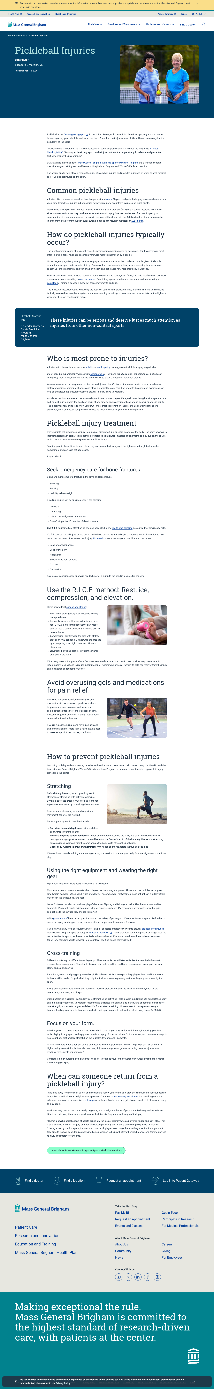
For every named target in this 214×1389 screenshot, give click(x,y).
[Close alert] (197, 3)
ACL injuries (137, 220)
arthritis (89, 367)
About (121, 1244)
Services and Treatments (122, 24)
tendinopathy (103, 367)
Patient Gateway (165, 14)
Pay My (122, 1212)
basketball (52, 283)
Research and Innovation (38, 14)
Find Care (93, 24)
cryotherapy (89, 1100)
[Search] (203, 24)
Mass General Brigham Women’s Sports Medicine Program (108, 162)
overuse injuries (87, 279)
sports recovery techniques (124, 1096)
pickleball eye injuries (153, 928)
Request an (132, 1219)
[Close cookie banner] (194, 1381)
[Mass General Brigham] (27, 24)
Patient (26, 1227)
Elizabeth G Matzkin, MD (29, 64)
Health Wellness (16, 35)
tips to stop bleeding (122, 528)
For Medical (180, 1226)
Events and (129, 1226)
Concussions (99, 538)
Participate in (178, 1219)
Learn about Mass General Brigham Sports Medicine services (86, 1150)
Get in (170, 1212)
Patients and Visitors (158, 24)
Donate (184, 14)
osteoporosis (97, 374)
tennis (108, 199)
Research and (37, 1235)
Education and (35, 1244)
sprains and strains (76, 607)
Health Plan (13, 14)
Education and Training (65, 14)
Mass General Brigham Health (46, 1252)
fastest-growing (74, 134)
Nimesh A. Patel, (99, 932)
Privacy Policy (63, 1383)
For (172, 1257)
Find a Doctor (188, 24)
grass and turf (60, 918)
